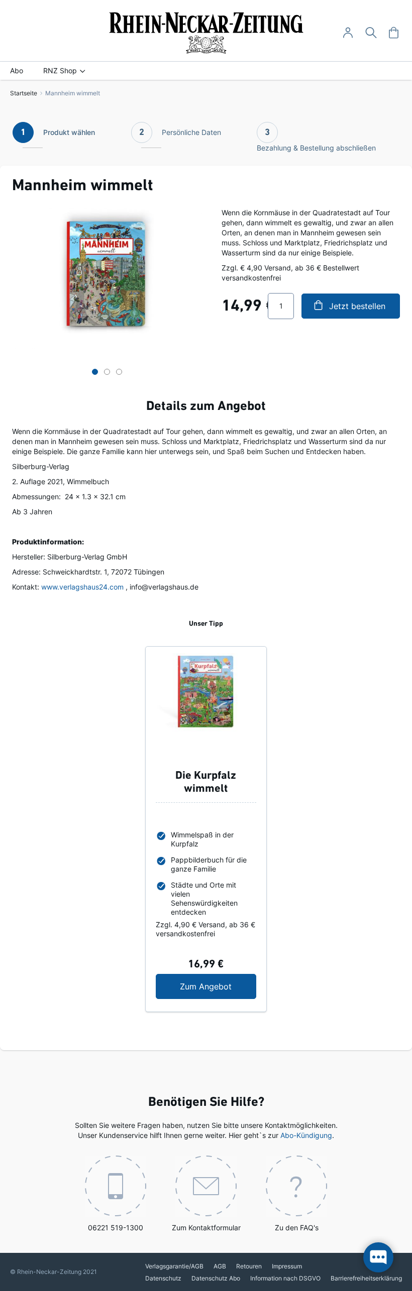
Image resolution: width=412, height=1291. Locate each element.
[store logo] (206, 33)
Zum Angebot (218, 986)
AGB (220, 1266)
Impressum (287, 1266)
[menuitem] (16, 71)
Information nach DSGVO (285, 1278)
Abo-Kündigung (306, 1135)
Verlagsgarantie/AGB (174, 1266)
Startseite (23, 93)
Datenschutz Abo (215, 1278)
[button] (95, 369)
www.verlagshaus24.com (82, 587)
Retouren (249, 1266)
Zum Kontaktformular (206, 1227)
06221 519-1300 (115, 1227)
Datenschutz (163, 1278)
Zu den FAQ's (297, 1227)
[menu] (206, 71)
